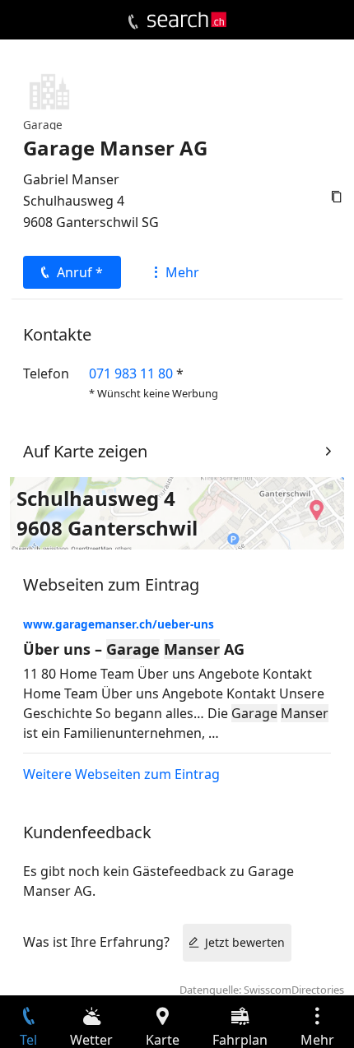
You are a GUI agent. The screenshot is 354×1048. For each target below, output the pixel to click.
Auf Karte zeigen (85, 451)
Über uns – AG (134, 649)
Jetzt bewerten (245, 942)
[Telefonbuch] (132, 22)
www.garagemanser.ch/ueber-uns (118, 624)
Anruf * (80, 272)
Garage (43, 124)
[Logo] (186, 20)
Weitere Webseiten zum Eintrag (121, 774)
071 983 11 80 (131, 373)
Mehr (182, 272)
